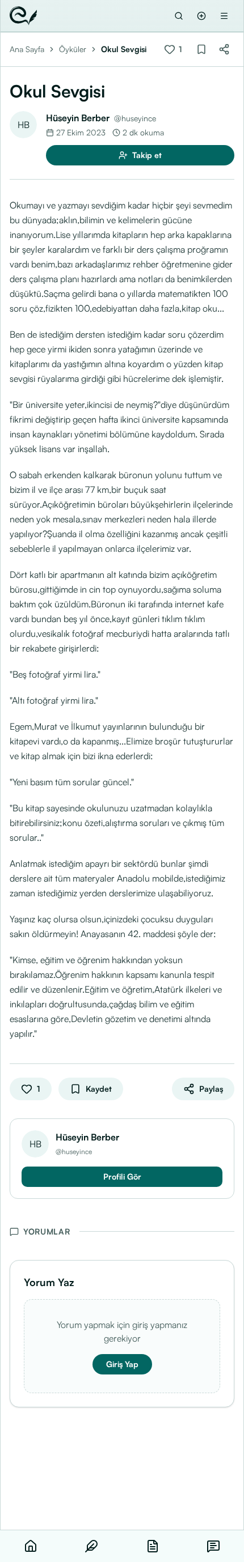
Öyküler (72, 49)
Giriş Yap (122, 1364)
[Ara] (179, 16)
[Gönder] (201, 16)
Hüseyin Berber (78, 118)
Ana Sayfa (27, 49)
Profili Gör (122, 1176)
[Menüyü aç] (224, 16)
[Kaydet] (201, 49)
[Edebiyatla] (23, 15)
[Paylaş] (224, 49)
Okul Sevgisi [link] (123, 49)
